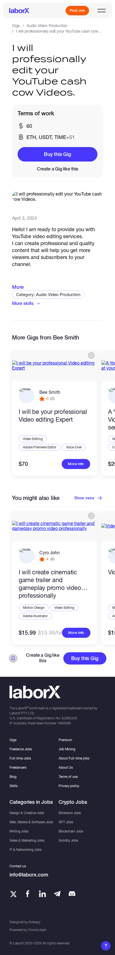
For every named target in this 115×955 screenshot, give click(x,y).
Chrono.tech (37, 930)
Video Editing (33, 439)
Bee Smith (49, 392)
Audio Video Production (47, 25)
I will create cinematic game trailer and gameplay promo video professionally (50, 583)
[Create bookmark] (91, 355)
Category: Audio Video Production (48, 294)
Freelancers (18, 767)
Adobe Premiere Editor (39, 447)
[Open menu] (101, 10)
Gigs (16, 25)
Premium (65, 740)
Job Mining (67, 749)
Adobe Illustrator (35, 616)
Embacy (34, 922)
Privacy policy (69, 786)
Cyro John (49, 552)
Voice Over (74, 447)
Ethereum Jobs (70, 813)
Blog (12, 777)
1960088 (64, 723)
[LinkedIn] (42, 893)
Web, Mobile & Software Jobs (31, 822)
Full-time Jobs (20, 758)
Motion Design (34, 607)
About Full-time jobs (74, 758)
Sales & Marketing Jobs (26, 840)
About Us (66, 767)
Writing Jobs (18, 831)
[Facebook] (27, 893)
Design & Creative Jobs (26, 813)
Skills (13, 786)
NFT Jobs (66, 822)
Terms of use (68, 777)
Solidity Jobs (68, 840)
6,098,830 (69, 718)
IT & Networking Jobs (25, 849)
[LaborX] (19, 10)
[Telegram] (57, 893)
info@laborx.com (28, 874)
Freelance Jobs (20, 749)
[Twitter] (12, 893)
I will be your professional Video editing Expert (53, 415)
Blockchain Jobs (71, 831)
